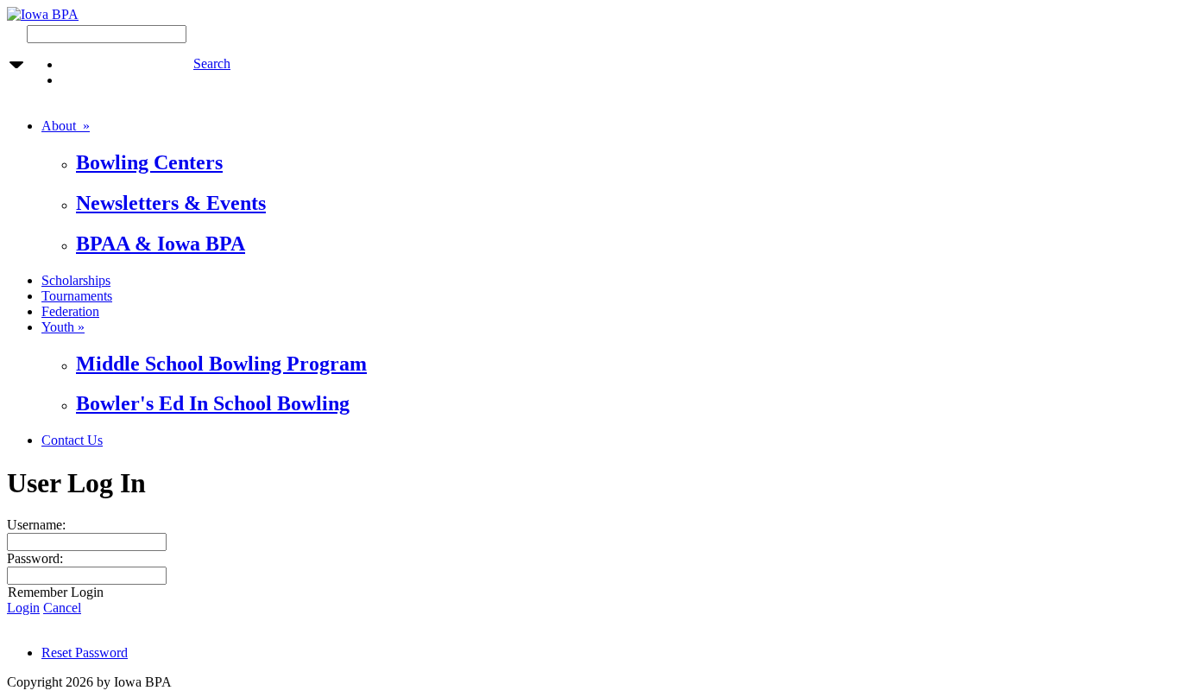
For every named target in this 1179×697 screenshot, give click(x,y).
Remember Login (56, 592)
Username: (36, 524)
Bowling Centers (149, 162)
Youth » (63, 327)
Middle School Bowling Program (221, 363)
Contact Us (72, 440)
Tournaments (76, 295)
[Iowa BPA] (43, 14)
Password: (35, 558)
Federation (70, 311)
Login (23, 607)
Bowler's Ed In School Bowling (213, 403)
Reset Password (84, 652)
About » (65, 125)
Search (211, 63)
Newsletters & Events (171, 203)
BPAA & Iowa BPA (160, 243)
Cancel (62, 607)
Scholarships (75, 280)
